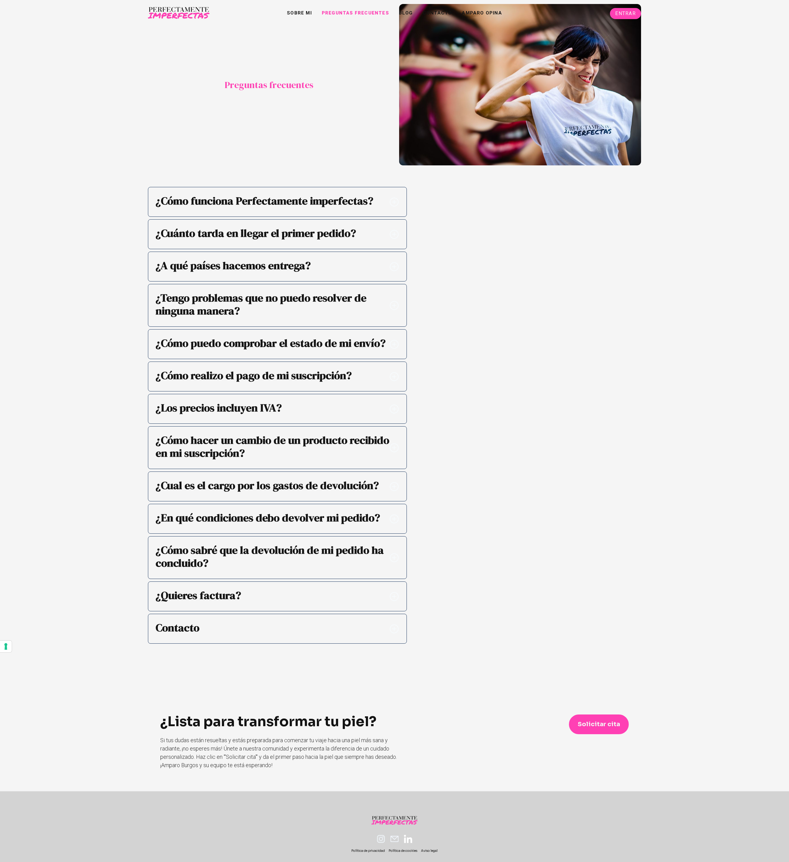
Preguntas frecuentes (355, 13)
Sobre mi (299, 13)
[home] (178, 13)
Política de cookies (403, 851)
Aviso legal (429, 851)
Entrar (625, 13)
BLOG (406, 13)
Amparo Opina (482, 13)
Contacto (437, 13)
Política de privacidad (368, 851)
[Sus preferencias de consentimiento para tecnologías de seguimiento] (6, 646)
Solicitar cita (599, 724)
